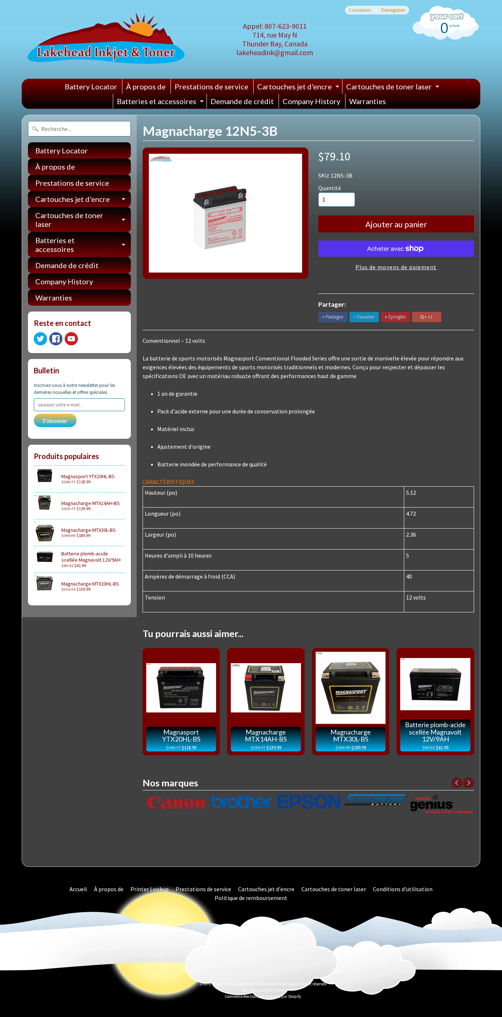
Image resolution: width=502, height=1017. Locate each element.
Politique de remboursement (251, 898)
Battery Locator (91, 86)
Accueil (78, 889)
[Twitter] (40, 338)
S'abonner (55, 420)
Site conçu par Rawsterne (262, 990)
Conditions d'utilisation (403, 889)
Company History (311, 101)
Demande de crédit (242, 101)
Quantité (329, 188)
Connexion (360, 10)
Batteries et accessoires (161, 103)
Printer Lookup (149, 889)
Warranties (367, 101)
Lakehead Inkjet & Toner (258, 983)
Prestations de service (211, 86)
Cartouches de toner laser (393, 88)
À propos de (146, 86)
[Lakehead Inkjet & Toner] (106, 39)
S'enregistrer (393, 10)
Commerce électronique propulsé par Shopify (263, 996)
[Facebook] (55, 338)
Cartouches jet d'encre (299, 88)
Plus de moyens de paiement (396, 267)
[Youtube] (71, 338)
